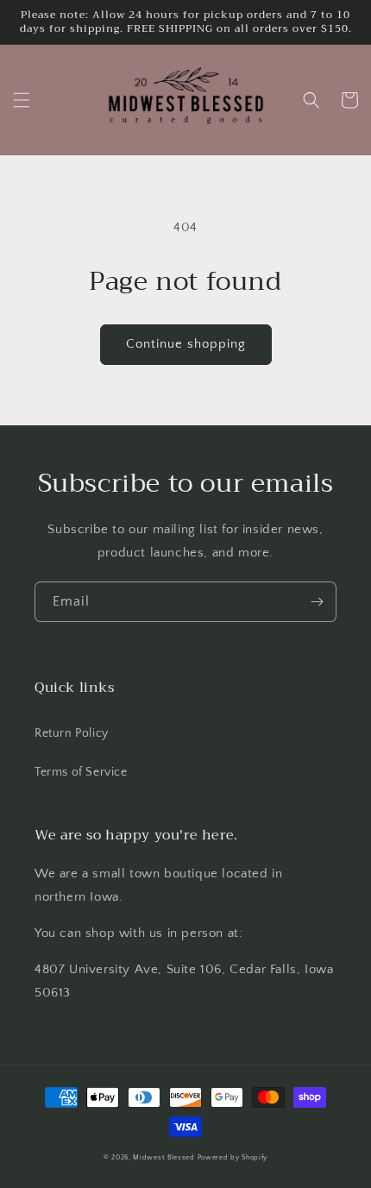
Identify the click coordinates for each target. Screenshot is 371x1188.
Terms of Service (81, 772)
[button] (22, 100)
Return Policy (72, 733)
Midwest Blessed (164, 1157)
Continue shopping (186, 343)
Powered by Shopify (233, 1157)
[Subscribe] (317, 601)
